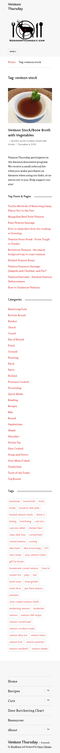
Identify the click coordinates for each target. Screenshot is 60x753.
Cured (12, 333)
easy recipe (15, 554)
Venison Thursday (23, 742)
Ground (12, 351)
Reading (13, 400)
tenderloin (38, 608)
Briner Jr (40, 514)
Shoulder (13, 436)
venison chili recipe (31, 615)
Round (12, 418)
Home (12, 62)
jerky (26, 575)
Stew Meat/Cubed (19, 460)
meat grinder (31, 581)
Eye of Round (16, 339)
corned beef (35, 534)
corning (33, 541)
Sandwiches (15, 424)
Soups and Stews (18, 454)
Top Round (14, 478)
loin (35, 575)
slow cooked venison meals (24, 601)
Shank (12, 430)
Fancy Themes (44, 747)
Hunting (13, 357)
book (41, 501)
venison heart (38, 635)
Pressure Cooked (18, 381)
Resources (16, 720)
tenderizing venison (19, 608)
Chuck (12, 327)
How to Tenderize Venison (24, 287)
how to (46, 568)
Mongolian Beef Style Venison (26, 216)
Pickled (12, 375)
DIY (46, 548)
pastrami (14, 595)
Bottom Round (17, 315)
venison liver (16, 642)
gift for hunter (16, 561)
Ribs (10, 412)
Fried (11, 345)
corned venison (17, 541)
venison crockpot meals (22, 628)
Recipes (15, 141)
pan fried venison (33, 588)
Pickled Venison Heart (21, 260)
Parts (11, 369)
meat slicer (15, 588)
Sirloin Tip (14, 442)
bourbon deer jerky (29, 508)
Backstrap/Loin (17, 309)
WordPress (16, 747)
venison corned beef (20, 621)
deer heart (14, 548)
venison (13, 615)
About (12, 730)
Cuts (11, 701)
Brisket (12, 321)
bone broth (29, 501)
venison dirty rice (18, 635)
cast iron (39, 521)
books (12, 508)
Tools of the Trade (19, 472)
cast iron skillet (17, 528)
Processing (14, 387)
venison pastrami (35, 642)
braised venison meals (21, 514)
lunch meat (15, 581)
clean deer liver (17, 534)
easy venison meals (35, 554)
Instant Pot (15, 575)
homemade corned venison (23, 568)
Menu (13, 51)
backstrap (14, 501)
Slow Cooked (27, 141)
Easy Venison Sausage (21, 222)
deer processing (32, 548)
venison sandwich (18, 648)
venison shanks (40, 648)
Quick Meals (15, 394)
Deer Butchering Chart (26, 710)
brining (12, 521)
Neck (11, 363)
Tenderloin (14, 466)
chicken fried (35, 528)
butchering (25, 521)
